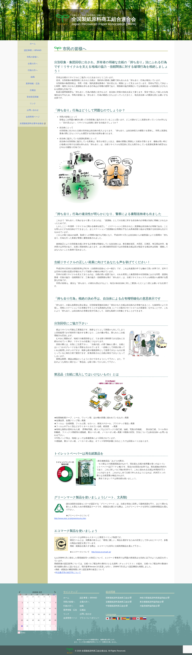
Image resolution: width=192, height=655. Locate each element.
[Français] (117, 618)
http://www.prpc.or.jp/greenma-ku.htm (70, 518)
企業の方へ (33, 63)
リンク (33, 103)
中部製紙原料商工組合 (115, 606)
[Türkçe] (134, 618)
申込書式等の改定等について (68, 572)
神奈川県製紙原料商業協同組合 (153, 597)
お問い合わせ (33, 110)
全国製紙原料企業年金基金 (31, 123)
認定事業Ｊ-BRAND (32, 50)
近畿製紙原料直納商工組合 (117, 601)
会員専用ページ (33, 117)
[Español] (124, 618)
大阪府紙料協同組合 (148, 606)
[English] (111, 618)
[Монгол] (131, 618)
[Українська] (128, 618)
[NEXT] (54, 592)
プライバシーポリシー (89, 618)
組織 (33, 77)
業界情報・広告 (33, 83)
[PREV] (20, 592)
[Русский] (145, 618)
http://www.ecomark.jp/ (101, 552)
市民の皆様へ (33, 57)
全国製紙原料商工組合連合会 (104, 19)
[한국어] (138, 618)
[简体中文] (141, 618)
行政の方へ (33, 70)
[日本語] (107, 618)
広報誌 (33, 90)
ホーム (33, 43)
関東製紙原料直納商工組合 (117, 597)
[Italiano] (121, 618)
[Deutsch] (114, 618)
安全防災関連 (33, 97)
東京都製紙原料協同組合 (150, 601)
